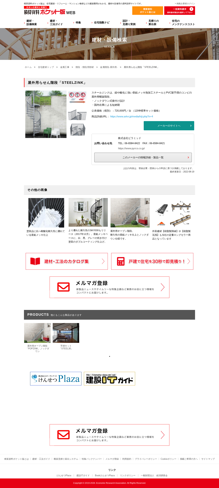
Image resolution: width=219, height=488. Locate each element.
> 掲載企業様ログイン (185, 3)
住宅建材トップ (46, 67)
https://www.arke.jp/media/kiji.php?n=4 (131, 116)
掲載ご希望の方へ (189, 459)
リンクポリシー (128, 475)
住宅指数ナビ (102, 22)
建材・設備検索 (32, 22)
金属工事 (64, 67)
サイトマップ (208, 459)
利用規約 (126, 459)
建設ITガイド (83, 475)
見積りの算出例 (154, 22)
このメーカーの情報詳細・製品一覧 (143, 157)
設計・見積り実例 (129, 22)
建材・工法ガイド (56, 22)
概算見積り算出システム (66, 459)
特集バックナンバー (92, 459)
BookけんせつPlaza (105, 475)
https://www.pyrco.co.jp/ (131, 148)
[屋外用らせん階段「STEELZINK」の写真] (56, 135)
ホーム (28, 67)
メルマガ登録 (112, 459)
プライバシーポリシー (146, 459)
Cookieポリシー (168, 459)
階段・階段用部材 (85, 67)
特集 (78, 22)
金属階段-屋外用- (109, 67)
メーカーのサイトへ (169, 125)
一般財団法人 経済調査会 (154, 475)
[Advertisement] (109, 398)
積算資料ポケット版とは (16, 459)
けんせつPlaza (64, 475)
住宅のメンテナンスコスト (183, 22)
